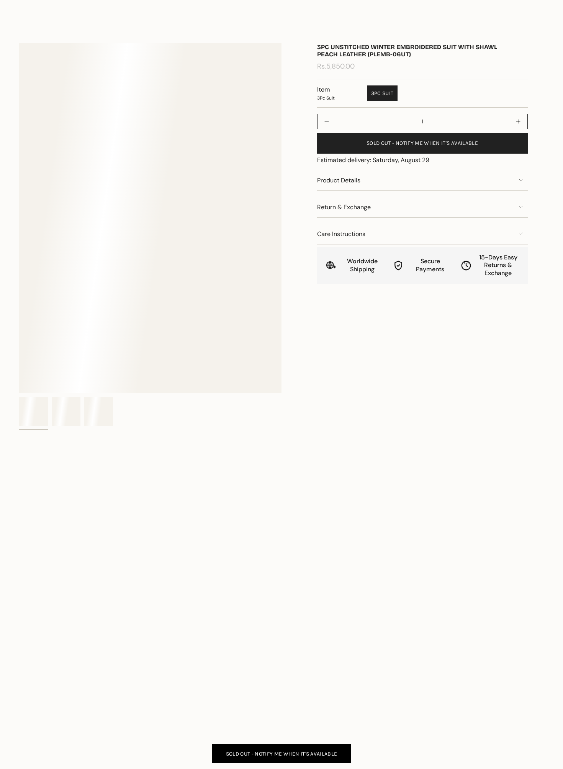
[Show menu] (23, 28)
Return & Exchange (344, 207)
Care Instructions (341, 234)
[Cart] (539, 28)
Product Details (338, 180)
